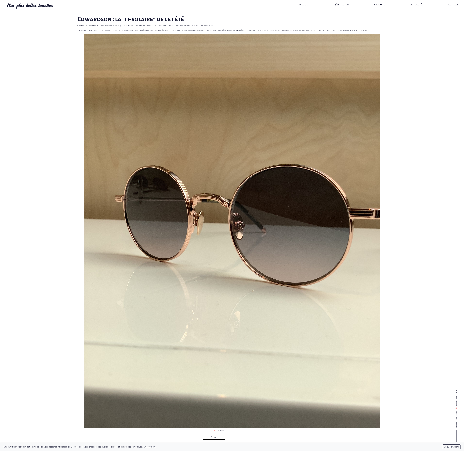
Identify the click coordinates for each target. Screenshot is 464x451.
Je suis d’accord (451, 447)
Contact (453, 4)
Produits (379, 4)
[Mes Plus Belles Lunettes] (30, 6)
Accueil (303, 4)
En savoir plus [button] (150, 447)
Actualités (416, 4)
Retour (214, 437)
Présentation (341, 4)
